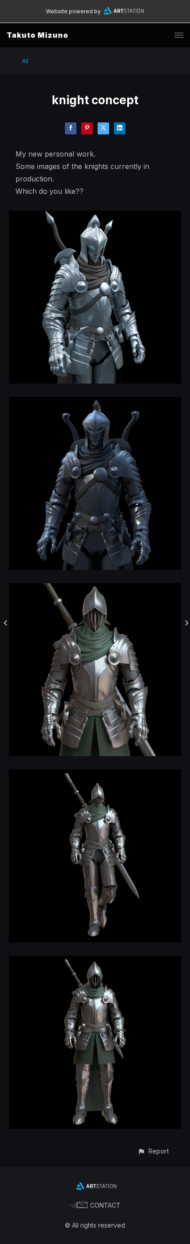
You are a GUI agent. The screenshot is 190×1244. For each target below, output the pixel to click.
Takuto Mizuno (37, 35)
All (25, 61)
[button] (153, 1151)
